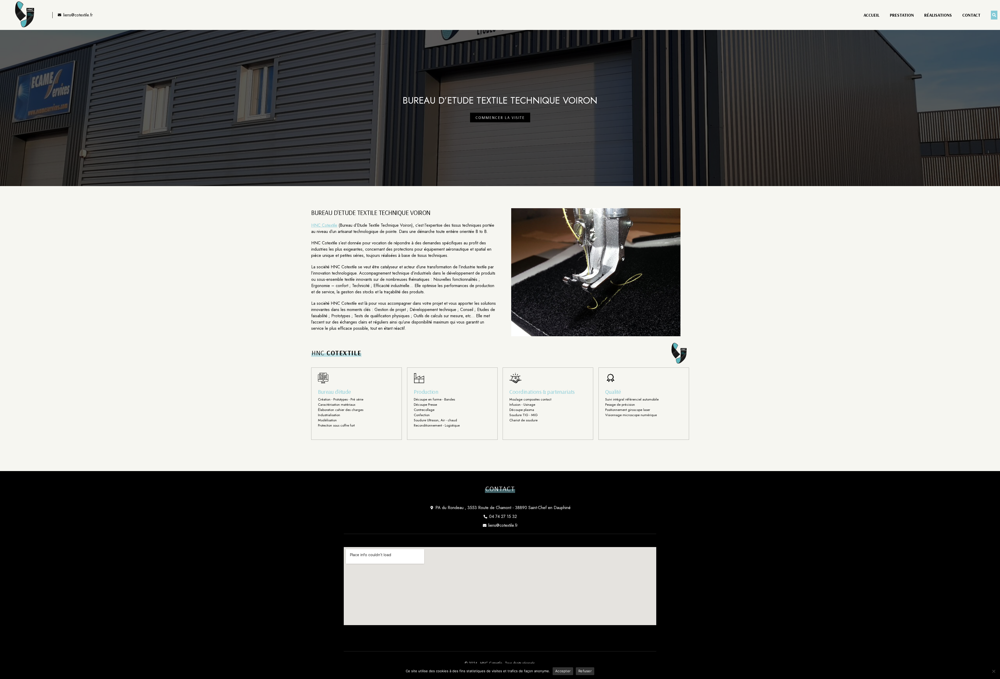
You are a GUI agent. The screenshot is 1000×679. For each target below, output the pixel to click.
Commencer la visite (500, 117)
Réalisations (938, 15)
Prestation (902, 15)
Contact (971, 15)
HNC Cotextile (324, 225)
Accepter (563, 671)
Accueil (871, 15)
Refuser (585, 671)
